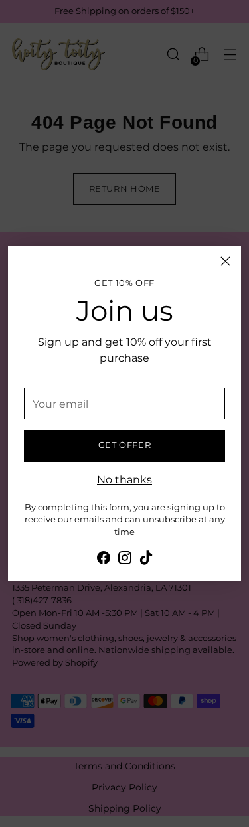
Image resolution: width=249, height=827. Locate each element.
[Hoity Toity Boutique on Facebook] (104, 559)
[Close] (225, 261)
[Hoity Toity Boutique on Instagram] (125, 559)
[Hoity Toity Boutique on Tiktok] (146, 559)
